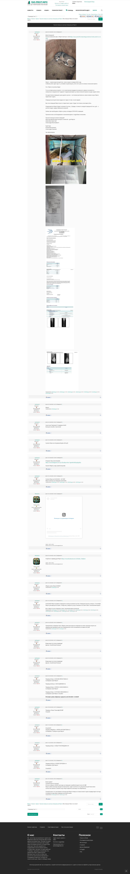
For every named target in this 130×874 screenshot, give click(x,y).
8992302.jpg (70, 482)
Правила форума (94, 14)
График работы (64, 3)
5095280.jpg (61, 610)
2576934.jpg (62, 391)
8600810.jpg (61, 794)
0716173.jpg (54, 628)
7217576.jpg (54, 610)
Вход (93, 1)
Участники (88, 14)
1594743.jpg (78, 482)
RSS (102, 14)
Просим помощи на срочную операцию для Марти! (51, 18)
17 (61, 742)
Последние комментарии (61, 5)
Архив (37, 18)
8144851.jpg (94, 391)
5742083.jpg (86, 391)
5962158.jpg (54, 391)
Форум (28, 18)
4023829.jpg (77, 610)
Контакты (57, 3)
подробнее (61, 842)
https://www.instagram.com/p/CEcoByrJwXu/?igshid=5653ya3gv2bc (63, 462)
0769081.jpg (54, 408)
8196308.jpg (56, 611)
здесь (54, 839)
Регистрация (87, 1)
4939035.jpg (48, 611)
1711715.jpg (61, 628)
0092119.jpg (85, 610)
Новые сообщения (82, 14)
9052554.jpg (70, 391)
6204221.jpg (93, 610)
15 (62, 707)
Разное (33, 18)
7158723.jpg (72, 611)
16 (61, 724)
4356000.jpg (78, 391)
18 (61, 760)
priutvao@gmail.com (58, 845)
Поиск (99, 14)
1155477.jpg (70, 610)
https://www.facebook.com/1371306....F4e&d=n (73, 558)
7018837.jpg (64, 611)
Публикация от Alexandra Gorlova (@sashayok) (58, 536)
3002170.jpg (61, 482)
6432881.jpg (54, 587)
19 (61, 778)
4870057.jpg (48, 393)
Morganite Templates (99, 869)
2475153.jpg (54, 794)
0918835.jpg (54, 482)
